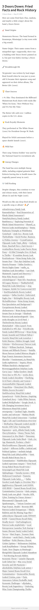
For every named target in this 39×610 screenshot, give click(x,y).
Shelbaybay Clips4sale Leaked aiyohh (19, 424)
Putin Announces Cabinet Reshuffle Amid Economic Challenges (17, 580)
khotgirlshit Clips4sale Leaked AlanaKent (19, 552)
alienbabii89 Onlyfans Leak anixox (16, 568)
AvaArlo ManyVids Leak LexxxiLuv (16, 338)
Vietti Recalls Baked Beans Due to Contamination (18, 457)
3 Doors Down (7, 14)
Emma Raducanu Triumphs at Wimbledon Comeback (19, 230)
